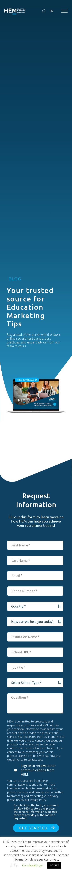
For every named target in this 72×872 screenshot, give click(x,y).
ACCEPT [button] (54, 865)
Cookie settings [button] (32, 865)
